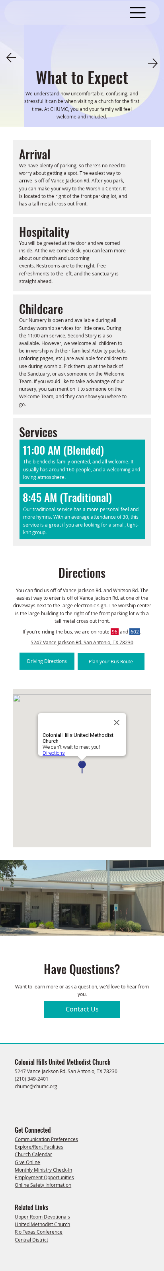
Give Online (27, 1162)
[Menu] (138, 13)
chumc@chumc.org (36, 1086)
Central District (31, 1239)
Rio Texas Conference (38, 1231)
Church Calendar (33, 1154)
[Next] (152, 63)
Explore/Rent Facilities (39, 1146)
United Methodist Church (42, 1224)
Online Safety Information (43, 1185)
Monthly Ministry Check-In (43, 1169)
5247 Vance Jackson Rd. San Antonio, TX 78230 (82, 642)
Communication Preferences (46, 1139)
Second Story (82, 335)
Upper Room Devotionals (42, 1216)
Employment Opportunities (44, 1177)
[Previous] (11, 57)
